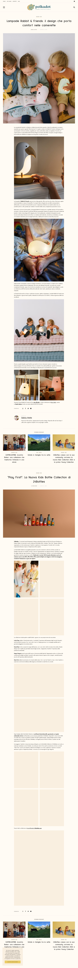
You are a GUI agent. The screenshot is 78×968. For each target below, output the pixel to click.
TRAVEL (40, 452)
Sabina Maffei (34, 29)
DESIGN (37, 16)
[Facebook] (25, 408)
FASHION (13, 452)
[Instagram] (74, 1)
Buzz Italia (53, 402)
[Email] (30, 408)
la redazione (34, 485)
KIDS (41, 16)
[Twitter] (28, 408)
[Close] (21, 948)
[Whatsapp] (22, 408)
